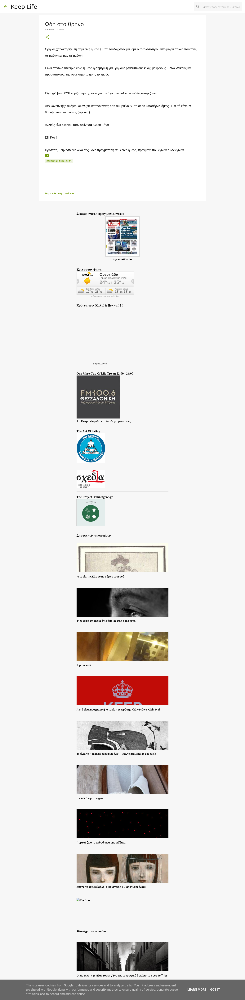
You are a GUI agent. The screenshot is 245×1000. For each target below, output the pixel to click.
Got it (215, 989)
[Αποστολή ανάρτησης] (47, 157)
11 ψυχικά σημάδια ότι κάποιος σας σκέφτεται (106, 620)
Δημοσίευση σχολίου (59, 193)
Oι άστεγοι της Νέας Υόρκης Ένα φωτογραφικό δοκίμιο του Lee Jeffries (122, 975)
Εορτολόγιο (100, 363)
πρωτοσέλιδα (122, 259)
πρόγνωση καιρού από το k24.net (105, 296)
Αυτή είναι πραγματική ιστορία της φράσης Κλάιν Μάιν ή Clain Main (119, 709)
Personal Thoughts (59, 161)
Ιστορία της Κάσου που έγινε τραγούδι (101, 576)
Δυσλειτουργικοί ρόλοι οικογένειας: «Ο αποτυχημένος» (111, 886)
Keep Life (24, 6)
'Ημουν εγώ (84, 665)
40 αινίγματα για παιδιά (91, 931)
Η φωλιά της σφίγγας (90, 798)
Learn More (196, 989)
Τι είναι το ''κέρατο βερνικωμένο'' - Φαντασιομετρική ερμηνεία (116, 753)
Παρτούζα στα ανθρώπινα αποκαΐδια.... (101, 842)
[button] (47, 37)
